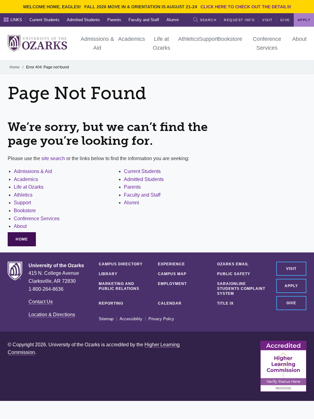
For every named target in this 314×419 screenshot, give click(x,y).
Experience (171, 264)
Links (16, 19)
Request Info (239, 20)
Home (15, 67)
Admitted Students (83, 19)
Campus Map (172, 274)
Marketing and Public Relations (119, 286)
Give (285, 20)
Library (108, 274)
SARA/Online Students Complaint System (241, 289)
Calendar (170, 303)
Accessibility (131, 319)
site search (53, 158)
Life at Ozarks (29, 187)
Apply (291, 286)
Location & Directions (52, 314)
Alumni (173, 19)
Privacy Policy (161, 319)
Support (22, 202)
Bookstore (25, 210)
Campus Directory (121, 264)
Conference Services (36, 218)
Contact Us (41, 301)
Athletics (23, 195)
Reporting (111, 303)
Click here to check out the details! (246, 6)
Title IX (225, 303)
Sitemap (106, 319)
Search (208, 20)
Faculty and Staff (143, 19)
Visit (267, 20)
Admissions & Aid (33, 171)
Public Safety (233, 274)
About (20, 226)
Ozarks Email (233, 264)
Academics (26, 179)
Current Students (44, 19)
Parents (114, 19)
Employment (172, 284)
